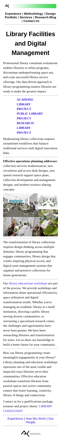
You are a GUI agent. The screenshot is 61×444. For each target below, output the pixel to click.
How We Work (36, 418)
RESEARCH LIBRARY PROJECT (25, 127)
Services (26, 17)
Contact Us (31, 21)
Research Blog (45, 17)
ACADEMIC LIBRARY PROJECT (25, 104)
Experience (13, 13)
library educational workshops (28, 283)
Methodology (33, 13)
